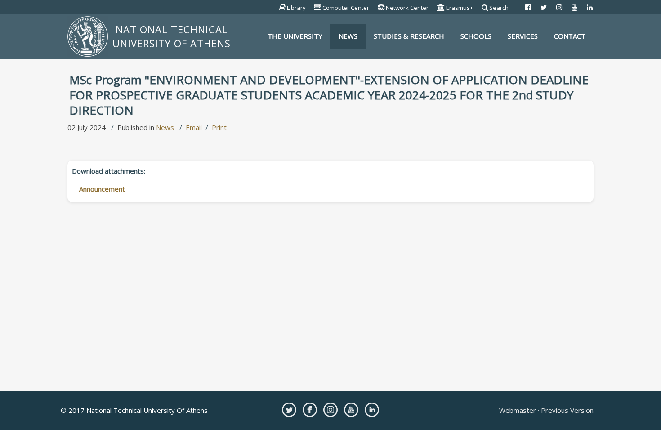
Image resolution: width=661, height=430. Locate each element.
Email (194, 127)
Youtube (351, 410)
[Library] (282, 7)
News (165, 127)
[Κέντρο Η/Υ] (318, 7)
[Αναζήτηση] (485, 7)
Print (219, 127)
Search (499, 7)
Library (296, 7)
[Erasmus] (441, 7)
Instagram (330, 410)
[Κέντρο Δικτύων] (381, 7)
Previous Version (566, 410)
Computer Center (345, 7)
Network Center (407, 7)
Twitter (289, 410)
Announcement (102, 188)
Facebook (310, 410)
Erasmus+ (459, 7)
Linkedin (372, 410)
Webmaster (518, 410)
